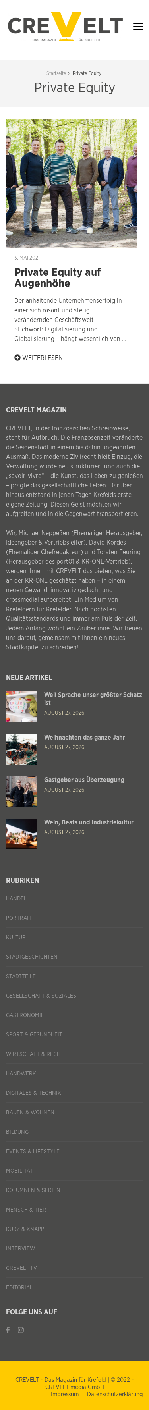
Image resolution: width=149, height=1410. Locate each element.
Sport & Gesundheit (34, 1035)
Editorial (19, 1288)
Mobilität (19, 1171)
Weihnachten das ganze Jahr (84, 737)
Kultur (16, 937)
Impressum (65, 1394)
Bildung (17, 1132)
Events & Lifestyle (33, 1151)
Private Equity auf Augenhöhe (57, 278)
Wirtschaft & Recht (35, 1054)
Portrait (19, 918)
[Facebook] (8, 1330)
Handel (16, 898)
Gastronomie (25, 1015)
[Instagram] (21, 1330)
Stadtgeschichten (32, 957)
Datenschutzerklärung (115, 1394)
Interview (20, 1249)
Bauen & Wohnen (30, 1112)
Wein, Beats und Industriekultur (89, 822)
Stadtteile (21, 976)
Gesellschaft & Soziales (41, 996)
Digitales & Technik (33, 1093)
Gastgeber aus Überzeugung (84, 780)
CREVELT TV (21, 1268)
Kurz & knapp (25, 1229)
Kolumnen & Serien (33, 1190)
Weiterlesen (42, 358)
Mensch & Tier (26, 1210)
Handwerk (21, 1074)
